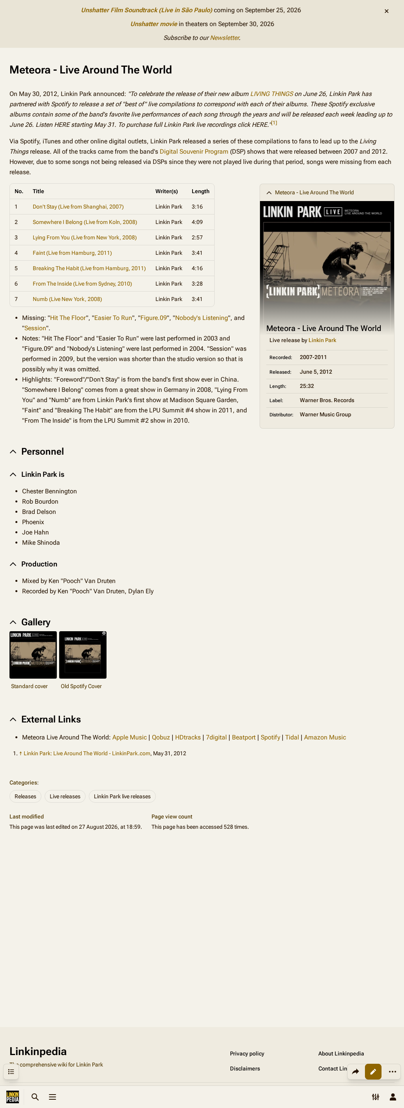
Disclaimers (245, 1068)
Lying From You (51, 237)
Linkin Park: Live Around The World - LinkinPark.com (87, 753)
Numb (40, 299)
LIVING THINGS (271, 94)
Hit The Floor (68, 318)
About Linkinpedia (341, 1053)
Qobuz (161, 737)
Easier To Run (113, 318)
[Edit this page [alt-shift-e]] (373, 1072)
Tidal (292, 737)
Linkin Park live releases (122, 796)
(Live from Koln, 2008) (110, 222)
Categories (23, 782)
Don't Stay (45, 206)
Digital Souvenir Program (194, 151)
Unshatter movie (153, 24)
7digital (216, 737)
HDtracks (188, 737)
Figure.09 (153, 318)
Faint (39, 253)
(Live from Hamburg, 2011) (79, 253)
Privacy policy (247, 1053)
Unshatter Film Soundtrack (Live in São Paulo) (146, 10)
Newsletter (224, 37)
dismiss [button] (386, 11)
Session (35, 328)
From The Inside (52, 283)
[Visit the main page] (13, 1097)
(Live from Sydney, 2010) (102, 283)
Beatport (244, 737)
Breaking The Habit (56, 268)
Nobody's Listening (201, 318)
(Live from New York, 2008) (104, 237)
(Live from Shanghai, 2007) (91, 206)
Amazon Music (325, 737)
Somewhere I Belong (57, 222)
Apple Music (129, 737)
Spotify (270, 737)
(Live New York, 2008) (75, 299)
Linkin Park (322, 340)
